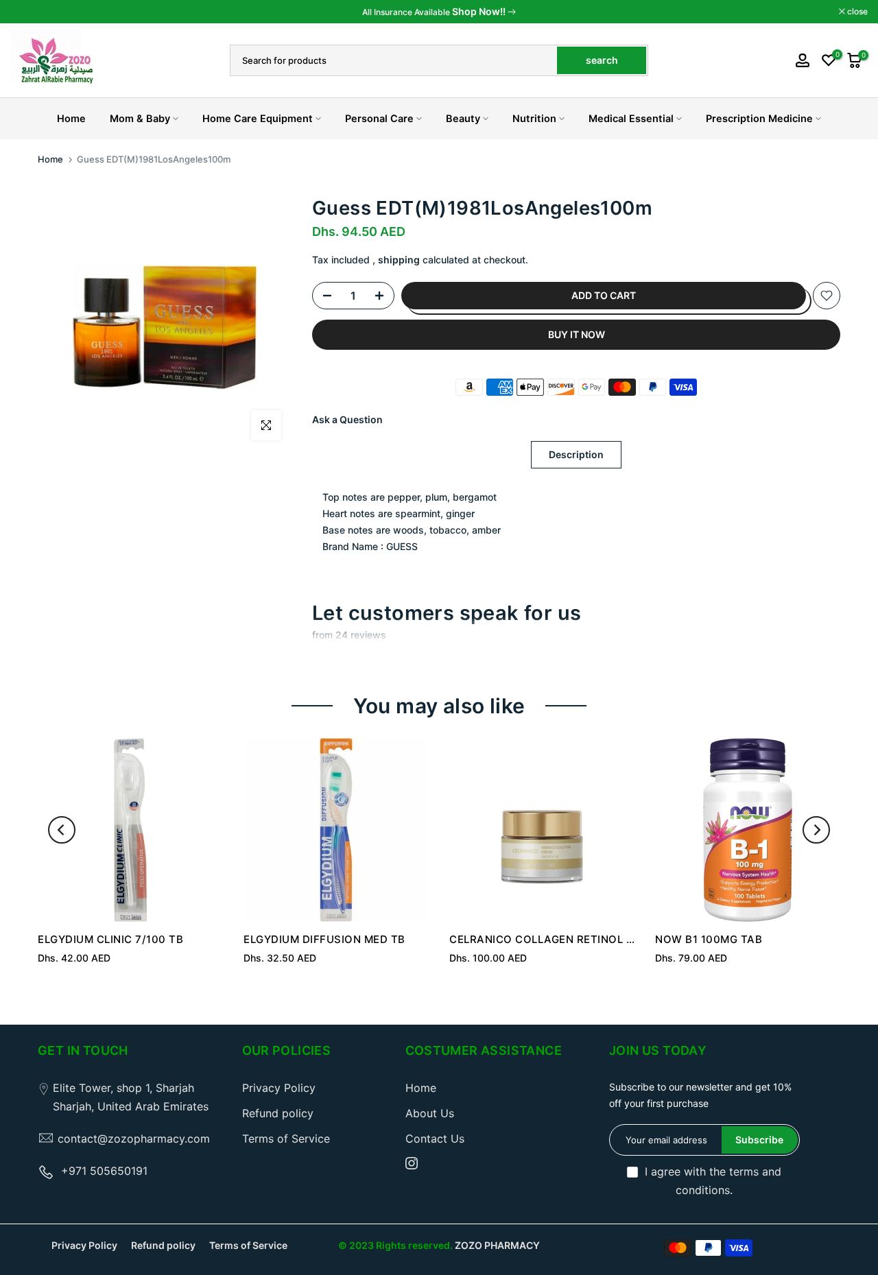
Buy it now (576, 334)
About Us (429, 1113)
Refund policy (277, 1113)
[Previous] (61, 830)
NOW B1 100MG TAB (708, 939)
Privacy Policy (279, 1088)
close (27, 12)
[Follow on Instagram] (411, 1163)
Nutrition (534, 118)
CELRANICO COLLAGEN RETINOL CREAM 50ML (573, 939)
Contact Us (434, 1138)
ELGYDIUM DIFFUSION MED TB (324, 939)
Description (576, 454)
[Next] (816, 830)
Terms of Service (286, 1138)
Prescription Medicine (759, 118)
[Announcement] (439, 11)
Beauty (463, 118)
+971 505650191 (104, 1171)
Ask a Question (347, 419)
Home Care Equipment (257, 118)
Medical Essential (631, 118)
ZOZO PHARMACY (497, 1245)
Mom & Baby (140, 118)
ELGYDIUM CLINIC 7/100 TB (110, 939)
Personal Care (379, 118)
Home (71, 118)
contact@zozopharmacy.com (134, 1138)
